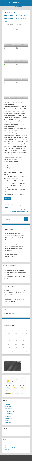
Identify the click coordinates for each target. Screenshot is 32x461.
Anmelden (8, 443)
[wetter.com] (8, 393)
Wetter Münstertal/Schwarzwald (15, 378)
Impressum (8, 416)
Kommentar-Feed (10, 448)
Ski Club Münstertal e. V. (11, 3)
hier (13, 313)
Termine (7, 404)
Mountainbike (10, 411)
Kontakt (7, 420)
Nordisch (7, 198)
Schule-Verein (10, 413)
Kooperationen (9, 408)
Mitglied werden (9, 422)
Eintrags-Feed (9, 445)
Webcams (8, 406)
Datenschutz (8, 418)
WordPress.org (9, 450)
